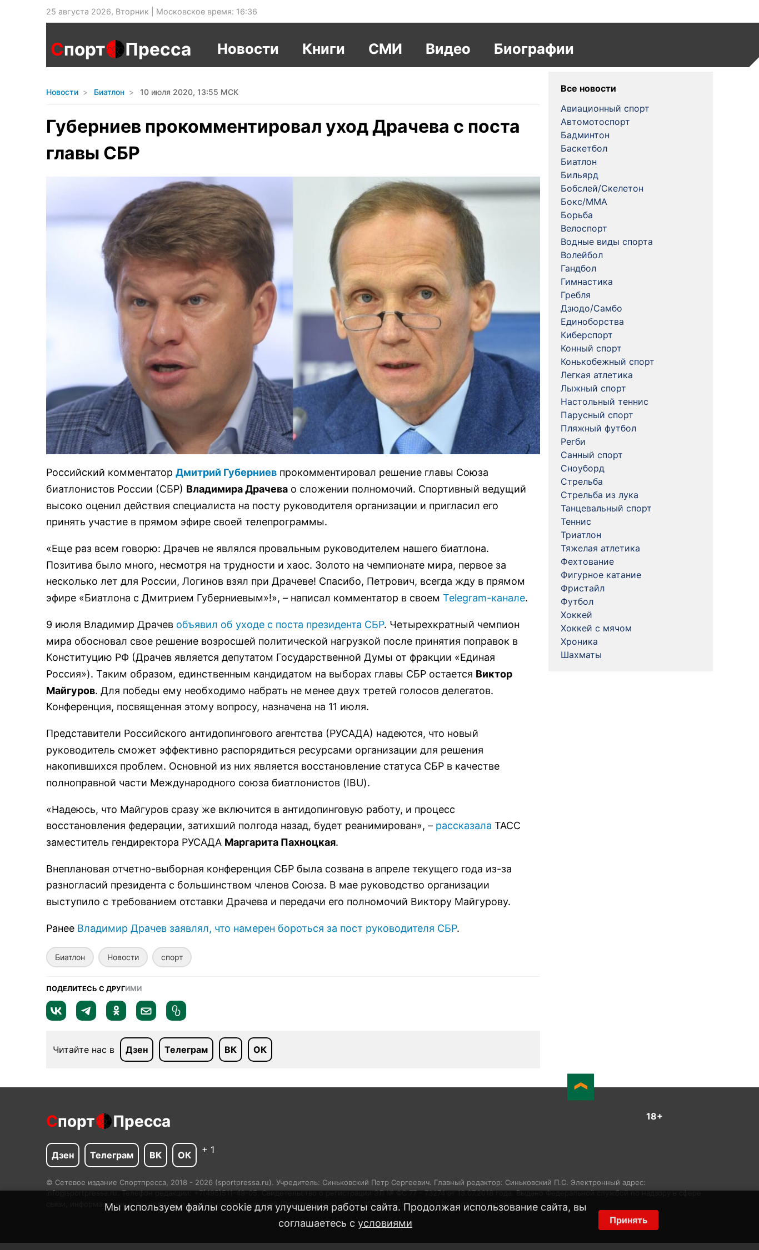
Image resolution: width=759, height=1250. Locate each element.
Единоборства (592, 321)
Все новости (588, 88)
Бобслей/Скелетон (602, 188)
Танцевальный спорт (606, 508)
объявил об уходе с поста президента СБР (280, 624)
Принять (628, 1220)
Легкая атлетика (597, 374)
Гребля (576, 294)
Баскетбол (584, 148)
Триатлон (581, 534)
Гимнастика (587, 281)
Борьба (577, 214)
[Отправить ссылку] (176, 1017)
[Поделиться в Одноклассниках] (116, 1017)
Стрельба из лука (599, 494)
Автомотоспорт (595, 121)
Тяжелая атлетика (600, 548)
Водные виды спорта (607, 241)
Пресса (158, 49)
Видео (448, 48)
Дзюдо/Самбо (591, 308)
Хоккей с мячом (596, 628)
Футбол (577, 601)
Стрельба (582, 481)
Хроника (579, 641)
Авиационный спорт (605, 108)
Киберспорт (587, 334)
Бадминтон (585, 134)
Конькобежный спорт (608, 361)
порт (78, 49)
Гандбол (578, 268)
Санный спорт (592, 454)
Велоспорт (584, 228)
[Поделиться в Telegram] (86, 1017)
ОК (260, 1049)
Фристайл (583, 588)
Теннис (576, 521)
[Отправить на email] (146, 1017)
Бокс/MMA (584, 201)
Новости (248, 48)
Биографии (534, 48)
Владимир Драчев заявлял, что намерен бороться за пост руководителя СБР (267, 928)
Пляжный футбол (598, 428)
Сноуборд (583, 468)
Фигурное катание (601, 574)
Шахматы (581, 654)
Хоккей (576, 614)
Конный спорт (591, 348)
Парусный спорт (597, 414)
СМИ (385, 48)
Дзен (137, 1049)
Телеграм (186, 1049)
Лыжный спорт (593, 388)
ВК (230, 1049)
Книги (323, 48)
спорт (172, 957)
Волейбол (582, 254)
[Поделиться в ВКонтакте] (56, 1017)
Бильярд (579, 174)
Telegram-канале (484, 598)
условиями (385, 1223)
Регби (573, 441)
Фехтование (587, 561)
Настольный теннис (604, 401)
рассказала (464, 825)
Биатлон (70, 957)
